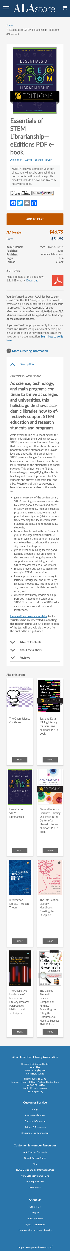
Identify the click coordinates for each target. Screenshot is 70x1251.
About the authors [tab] (31, 650)
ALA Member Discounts (35, 1152)
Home (9, 25)
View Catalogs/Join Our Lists (35, 1175)
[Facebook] (13, 202)
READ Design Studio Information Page (35, 1169)
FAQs (35, 1109)
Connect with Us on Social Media (35, 1230)
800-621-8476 (37, 1085)
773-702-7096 (41, 1088)
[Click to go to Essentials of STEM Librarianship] (20, 787)
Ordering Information (35, 1121)
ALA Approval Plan (35, 1181)
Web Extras (35, 1187)
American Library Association (39, 1057)
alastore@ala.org (35, 1091)
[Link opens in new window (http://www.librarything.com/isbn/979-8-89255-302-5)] (21, 193)
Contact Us (35, 1206)
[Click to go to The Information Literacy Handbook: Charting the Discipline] (50, 877)
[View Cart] (64, 9)
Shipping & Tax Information (35, 1132)
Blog (35, 1164)
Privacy (35, 1212)
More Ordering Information (30, 350)
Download (32, 280)
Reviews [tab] (25, 657)
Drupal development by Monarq (34, 1247)
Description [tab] (27, 364)
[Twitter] (20, 202)
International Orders (35, 1115)
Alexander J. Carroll (21, 159)
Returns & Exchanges (35, 1127)
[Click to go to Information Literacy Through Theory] (20, 877)
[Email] (27, 202)
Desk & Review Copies (35, 1158)
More (20, 760)
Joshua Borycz (43, 159)
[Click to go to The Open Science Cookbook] (20, 696)
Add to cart (35, 219)
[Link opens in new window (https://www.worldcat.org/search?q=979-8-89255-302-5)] (43, 193)
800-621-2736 (39, 1078)
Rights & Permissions (35, 1224)
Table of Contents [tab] (30, 642)
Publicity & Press (35, 1218)
